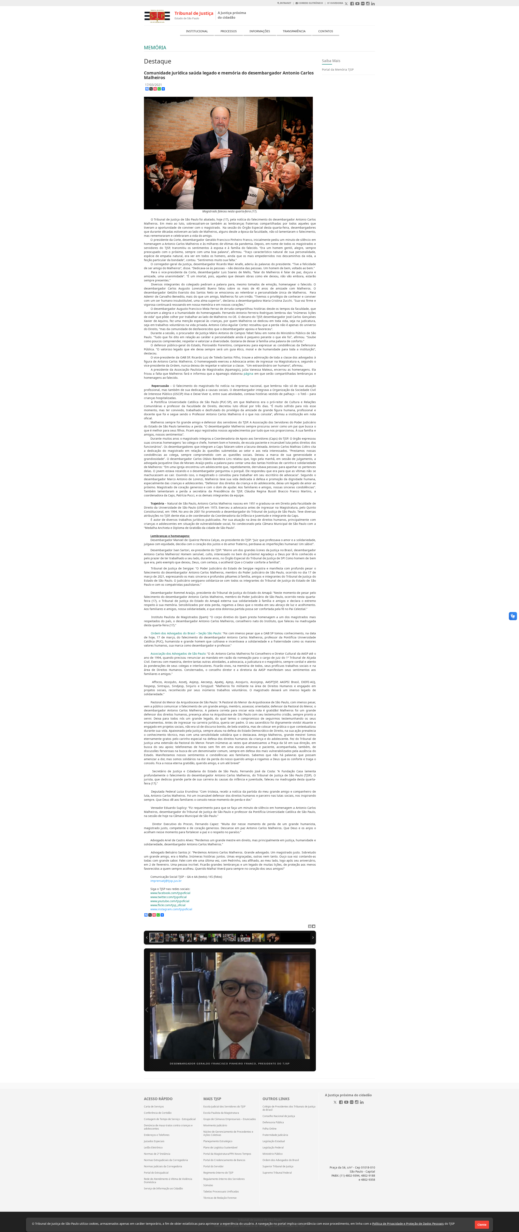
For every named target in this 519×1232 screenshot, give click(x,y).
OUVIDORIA (336, 2)
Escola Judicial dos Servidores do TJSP (224, 1106)
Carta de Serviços (154, 1106)
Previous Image (147, 1009)
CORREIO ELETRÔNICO (310, 2)
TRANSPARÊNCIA (294, 31)
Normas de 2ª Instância (157, 1154)
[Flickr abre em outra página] (363, 4)
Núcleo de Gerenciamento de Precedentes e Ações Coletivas (228, 1133)
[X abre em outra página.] (346, 4)
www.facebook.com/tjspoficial (170, 893)
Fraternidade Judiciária (275, 1135)
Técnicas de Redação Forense (220, 1198)
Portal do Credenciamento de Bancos (224, 1160)
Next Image (313, 1009)
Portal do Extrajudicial (156, 1172)
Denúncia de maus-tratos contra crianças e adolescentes (168, 1127)
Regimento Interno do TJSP (218, 1172)
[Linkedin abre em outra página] (373, 4)
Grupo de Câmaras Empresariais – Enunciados (229, 1119)
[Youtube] (346, 1102)
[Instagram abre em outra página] (368, 4)
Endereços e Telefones (156, 1135)
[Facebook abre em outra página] (352, 4)
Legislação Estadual (274, 1141)
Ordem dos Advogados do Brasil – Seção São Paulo (186, 633)
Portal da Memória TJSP (338, 69)
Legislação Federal (273, 1147)
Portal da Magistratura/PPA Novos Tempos (227, 1154)
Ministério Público (273, 1154)
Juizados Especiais (154, 1141)
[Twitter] (335, 1102)
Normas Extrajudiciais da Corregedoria (166, 1160)
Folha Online (270, 1128)
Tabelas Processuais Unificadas (221, 1191)
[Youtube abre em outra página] (357, 4)
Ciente (481, 1225)
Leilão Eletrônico (153, 1147)
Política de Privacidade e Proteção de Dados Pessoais (408, 1224)
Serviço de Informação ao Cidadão (163, 1188)
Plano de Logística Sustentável (220, 1147)
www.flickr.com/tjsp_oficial (168, 905)
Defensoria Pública (273, 1122)
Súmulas (208, 1185)
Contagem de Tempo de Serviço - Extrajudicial (170, 1119)
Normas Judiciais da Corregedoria (163, 1166)
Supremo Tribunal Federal (277, 1172)
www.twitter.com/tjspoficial (168, 897)
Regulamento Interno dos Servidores (224, 1179)
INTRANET (285, 2)
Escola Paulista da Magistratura (221, 1113)
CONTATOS (325, 31)
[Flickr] (352, 1102)
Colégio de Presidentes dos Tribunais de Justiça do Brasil (289, 1108)
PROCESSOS (229, 31)
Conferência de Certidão (158, 1113)
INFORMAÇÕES (260, 31)
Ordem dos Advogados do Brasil (281, 1160)
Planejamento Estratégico (217, 1141)
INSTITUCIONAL (197, 31)
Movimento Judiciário (215, 1125)
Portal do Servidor (213, 1166)
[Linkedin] (362, 1102)
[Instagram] (357, 1102)
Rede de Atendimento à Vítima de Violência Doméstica (168, 1180)
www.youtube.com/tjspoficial (169, 901)
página (248, 374)
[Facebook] (341, 1102)
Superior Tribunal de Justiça (278, 1166)
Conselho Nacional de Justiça (279, 1116)
